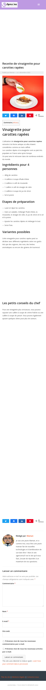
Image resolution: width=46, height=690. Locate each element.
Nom (5, 611)
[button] (39, 4)
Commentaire (8, 583)
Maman (30, 536)
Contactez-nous (33, 677)
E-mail (5, 621)
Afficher (15, 123)
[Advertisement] (23, 37)
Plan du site (5, 677)
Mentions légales (18, 677)
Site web (6, 631)
